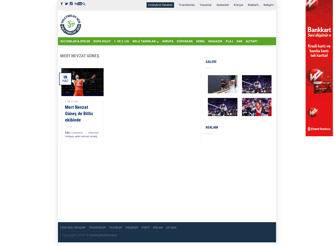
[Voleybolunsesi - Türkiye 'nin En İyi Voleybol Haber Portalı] (71, 23)
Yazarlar (206, 5)
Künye (238, 5)
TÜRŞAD (69, 136)
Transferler (187, 5)
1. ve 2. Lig (121, 41)
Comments (74, 132)
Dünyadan (185, 41)
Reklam (253, 5)
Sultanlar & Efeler (75, 41)
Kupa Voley (102, 41)
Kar (239, 41)
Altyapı (251, 41)
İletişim (269, 5)
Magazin (215, 41)
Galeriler (223, 5)
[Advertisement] (178, 23)
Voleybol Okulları (160, 5)
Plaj (229, 41)
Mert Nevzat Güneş (86, 136)
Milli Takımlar (143, 41)
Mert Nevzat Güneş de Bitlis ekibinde (79, 113)
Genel (200, 41)
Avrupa (167, 41)
